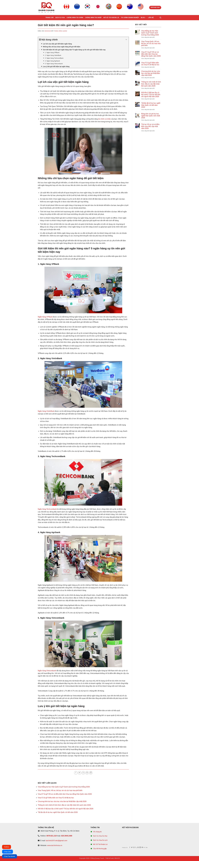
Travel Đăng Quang (60, 31)
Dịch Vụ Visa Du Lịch (100, 840)
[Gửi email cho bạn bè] (83, 773)
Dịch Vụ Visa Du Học (100, 836)
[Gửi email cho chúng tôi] (134, 847)
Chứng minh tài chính (75, 17)
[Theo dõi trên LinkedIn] (140, 847)
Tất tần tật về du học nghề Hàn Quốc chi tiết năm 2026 (58, 812)
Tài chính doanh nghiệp (130, 17)
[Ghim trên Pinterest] (87, 773)
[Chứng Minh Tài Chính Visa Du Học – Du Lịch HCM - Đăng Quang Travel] (46, 7)
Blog (143, 17)
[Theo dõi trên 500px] (146, 847)
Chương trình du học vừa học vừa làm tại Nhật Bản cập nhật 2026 (62, 801)
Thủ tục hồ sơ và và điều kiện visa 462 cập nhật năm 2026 (150, 126)
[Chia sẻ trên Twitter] (79, 773)
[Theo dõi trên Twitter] (131, 847)
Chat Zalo (7, 852)
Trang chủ (49, 17)
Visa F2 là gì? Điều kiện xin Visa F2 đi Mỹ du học (56, 798)
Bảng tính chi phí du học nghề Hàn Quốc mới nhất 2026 (150, 116)
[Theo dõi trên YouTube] (142, 847)
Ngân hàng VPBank (45, 317)
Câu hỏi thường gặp (100, 848)
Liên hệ (151, 17)
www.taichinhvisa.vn (54, 845)
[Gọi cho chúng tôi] (136, 847)
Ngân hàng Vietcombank (47, 671)
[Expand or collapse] (126, 39)
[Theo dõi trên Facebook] (129, 847)
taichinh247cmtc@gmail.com (56, 840)
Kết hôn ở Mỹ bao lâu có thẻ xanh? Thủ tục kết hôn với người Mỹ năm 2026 (65, 809)
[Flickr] (144, 847)
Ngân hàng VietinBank (46, 411)
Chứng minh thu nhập (93, 17)
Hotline (6, 847)
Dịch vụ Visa (60, 17)
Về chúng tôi (97, 832)
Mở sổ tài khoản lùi (111, 17)
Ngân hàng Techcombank (47, 509)
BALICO (117, 858)
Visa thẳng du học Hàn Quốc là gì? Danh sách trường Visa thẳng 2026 (64, 787)
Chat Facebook (9, 856)
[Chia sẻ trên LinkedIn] (91, 773)
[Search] (160, 18)
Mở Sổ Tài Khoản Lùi (100, 844)
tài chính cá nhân (104, 119)
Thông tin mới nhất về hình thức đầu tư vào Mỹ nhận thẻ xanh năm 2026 (64, 805)
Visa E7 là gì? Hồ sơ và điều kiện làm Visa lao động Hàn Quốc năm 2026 (65, 794)
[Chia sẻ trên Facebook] (76, 773)
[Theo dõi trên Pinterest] (138, 847)
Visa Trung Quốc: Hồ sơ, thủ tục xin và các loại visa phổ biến (60, 790)
